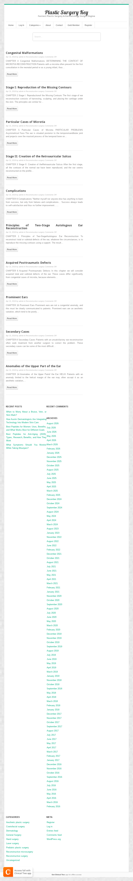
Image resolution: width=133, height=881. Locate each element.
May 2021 (51, 575)
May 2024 (51, 516)
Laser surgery (12, 843)
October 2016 (53, 773)
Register (88, 25)
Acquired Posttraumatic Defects (28, 262)
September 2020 (54, 604)
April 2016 (51, 798)
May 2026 (51, 436)
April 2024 (51, 520)
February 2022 (53, 549)
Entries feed (52, 831)
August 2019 (53, 650)
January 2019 (53, 676)
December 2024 (54, 499)
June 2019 (51, 659)
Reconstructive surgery (35, 57)
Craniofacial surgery (15, 826)
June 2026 (51, 432)
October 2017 (53, 722)
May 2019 (51, 663)
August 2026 (53, 423)
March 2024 (52, 524)
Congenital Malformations (24, 53)
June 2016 (51, 789)
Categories (35, 25)
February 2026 (53, 448)
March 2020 (52, 625)
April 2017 (51, 747)
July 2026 (51, 427)
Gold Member (74, 25)
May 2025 (51, 482)
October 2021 (53, 558)
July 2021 (51, 566)
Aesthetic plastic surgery (18, 822)
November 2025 (54, 461)
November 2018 (54, 680)
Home (11, 25)
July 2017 (51, 735)
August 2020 (53, 608)
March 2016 (52, 802)
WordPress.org (54, 839)
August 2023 (53, 528)
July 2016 (51, 785)
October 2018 (53, 684)
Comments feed (54, 835)
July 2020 (51, 613)
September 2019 (54, 646)
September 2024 (54, 507)
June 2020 (51, 617)
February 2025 (53, 495)
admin (21, 57)
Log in (49, 826)
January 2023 (53, 533)
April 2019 (51, 667)
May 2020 (51, 621)
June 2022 (51, 545)
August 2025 (53, 470)
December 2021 (54, 554)
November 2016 (54, 768)
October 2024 (53, 503)
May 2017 (51, 743)
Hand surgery (12, 839)
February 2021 (53, 587)
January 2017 (53, 760)
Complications (16, 190)
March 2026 (52, 444)
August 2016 (53, 781)
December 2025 (54, 457)
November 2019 (54, 638)
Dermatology (12, 831)
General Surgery (13, 835)
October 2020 (53, 600)
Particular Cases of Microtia (25, 122)
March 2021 (52, 583)
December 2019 (54, 634)
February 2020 (53, 629)
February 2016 (53, 806)
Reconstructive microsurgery (19, 852)
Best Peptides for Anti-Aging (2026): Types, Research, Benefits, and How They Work (26, 437)
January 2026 (53, 453)
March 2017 (52, 752)
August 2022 (53, 541)
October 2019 (53, 642)
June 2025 (51, 478)
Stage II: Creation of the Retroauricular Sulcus (38, 156)
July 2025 (51, 474)
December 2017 (54, 714)
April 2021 (51, 579)
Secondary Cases (17, 331)
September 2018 (54, 688)
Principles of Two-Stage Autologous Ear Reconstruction (44, 227)
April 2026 (51, 440)
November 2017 (54, 718)
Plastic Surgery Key (66, 12)
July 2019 (51, 655)
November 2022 (54, 537)
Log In (21, 25)
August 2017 (53, 730)
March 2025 (52, 491)
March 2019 (52, 672)
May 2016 (51, 794)
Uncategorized (13, 860)
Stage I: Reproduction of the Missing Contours (39, 87)
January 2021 (53, 592)
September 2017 (54, 726)
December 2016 (54, 764)
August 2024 (53, 512)
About (48, 25)
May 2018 (51, 693)
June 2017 (51, 739)
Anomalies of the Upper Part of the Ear (33, 366)
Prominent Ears (17, 297)
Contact (59, 25)
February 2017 (53, 756)
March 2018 (52, 701)
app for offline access (66, 874)
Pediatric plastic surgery (17, 847)
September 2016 (54, 777)
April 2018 (51, 697)
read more (12, 74)
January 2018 (53, 709)
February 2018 (53, 705)
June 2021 (51, 571)
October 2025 (53, 465)
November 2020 (54, 596)
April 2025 (51, 486)
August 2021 (53, 562)
